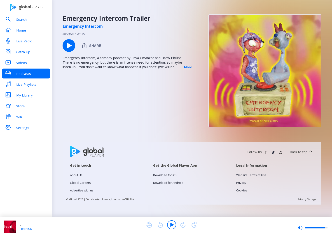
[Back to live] (194, 224)
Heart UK (26, 229)
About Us (76, 175)
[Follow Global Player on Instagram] (280, 154)
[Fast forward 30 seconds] (182, 224)
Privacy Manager (307, 199)
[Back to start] (149, 224)
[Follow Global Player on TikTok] (273, 154)
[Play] (171, 224)
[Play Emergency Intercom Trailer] (69, 45)
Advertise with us (82, 190)
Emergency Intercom (83, 26)
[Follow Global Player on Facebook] (266, 154)
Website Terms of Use (251, 175)
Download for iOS (165, 175)
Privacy (241, 183)
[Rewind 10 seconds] (160, 224)
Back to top (299, 152)
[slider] (313, 227)
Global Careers (80, 183)
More (188, 67)
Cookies (241, 190)
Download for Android (168, 183)
